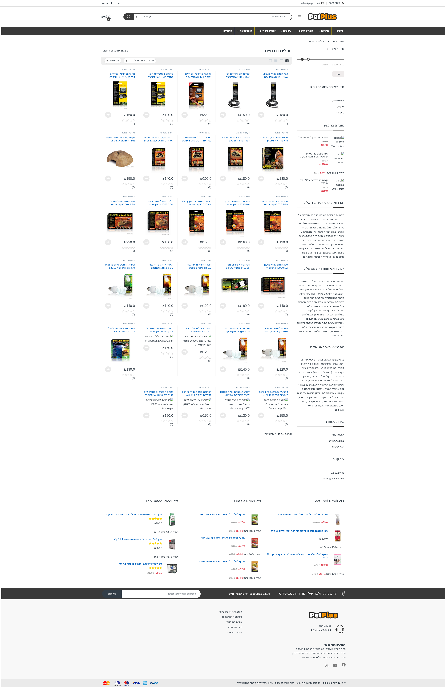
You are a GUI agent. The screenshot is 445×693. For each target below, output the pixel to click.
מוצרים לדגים (306, 30)
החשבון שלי (338, 435)
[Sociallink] (344, 665)
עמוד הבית (338, 41)
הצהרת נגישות (234, 632)
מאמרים (227, 30)
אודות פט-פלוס (234, 622)
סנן (338, 74)
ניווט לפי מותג (235, 627)
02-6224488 (335, 3)
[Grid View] (287, 60)
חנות (119, 3)
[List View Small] (270, 60)
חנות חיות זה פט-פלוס (230, 611)
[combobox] (224, 16)
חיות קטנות (246, 30)
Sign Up (112, 593)
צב (342, 106)
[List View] (275, 60)
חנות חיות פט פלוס (333, 683)
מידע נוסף (261, 115)
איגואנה (340, 100)
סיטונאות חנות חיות (232, 616)
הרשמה (104, 3)
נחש (342, 112)
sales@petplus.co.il (310, 3)
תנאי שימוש (338, 446)
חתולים (325, 30)
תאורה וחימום (282, 69)
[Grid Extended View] (281, 60)
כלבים (340, 30)
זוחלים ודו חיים (268, 30)
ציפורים (287, 30)
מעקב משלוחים (336, 440)
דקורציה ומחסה (204, 69)
